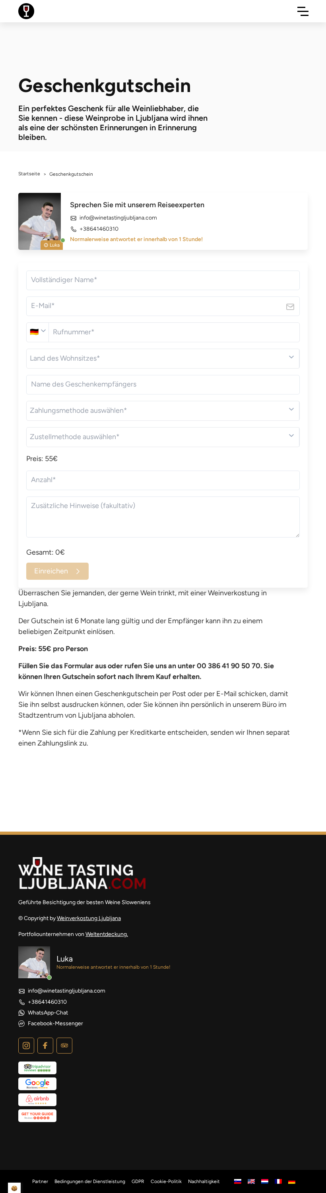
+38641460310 (99, 229)
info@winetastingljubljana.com (118, 218)
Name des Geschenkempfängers (83, 384)
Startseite (29, 174)
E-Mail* (43, 305)
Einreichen (51, 571)
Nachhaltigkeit (204, 1181)
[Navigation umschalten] (303, 11)
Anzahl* (43, 479)
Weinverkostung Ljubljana (89, 918)
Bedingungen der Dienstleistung (89, 1181)
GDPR (138, 1181)
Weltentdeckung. (106, 934)
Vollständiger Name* (64, 279)
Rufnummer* (74, 332)
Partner (40, 1181)
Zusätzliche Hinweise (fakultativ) (83, 505)
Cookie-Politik (166, 1181)
